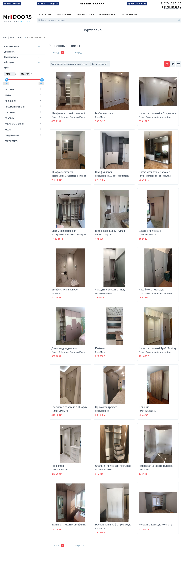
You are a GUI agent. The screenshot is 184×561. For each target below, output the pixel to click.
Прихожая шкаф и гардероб (156, 465)
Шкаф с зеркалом (62, 172)
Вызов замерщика (48, 4)
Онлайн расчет (12, 4)
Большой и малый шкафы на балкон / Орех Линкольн (68, 526)
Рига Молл (100, 117)
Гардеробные (12, 135)
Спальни (9, 118)
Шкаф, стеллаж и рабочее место (154, 174)
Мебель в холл (104, 113)
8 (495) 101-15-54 (171, 7)
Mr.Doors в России (24, 21)
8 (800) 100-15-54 (171, 2)
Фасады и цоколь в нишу (110, 289)
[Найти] (179, 20)
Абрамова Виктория (76, 176)
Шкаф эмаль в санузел (65, 289)
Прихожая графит (106, 407)
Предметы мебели (15, 107)
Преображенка (58, 176)
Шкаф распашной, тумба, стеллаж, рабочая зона (110, 232)
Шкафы (20, 37)
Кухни (8, 130)
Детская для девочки (64, 348)
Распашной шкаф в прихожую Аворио (113, 526)
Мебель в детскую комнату (155, 524)
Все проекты (11, 141)
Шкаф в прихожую (150, 230)
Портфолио (45, 14)
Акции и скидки (108, 14)
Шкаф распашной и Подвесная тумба (157, 115)
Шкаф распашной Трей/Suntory (157, 348)
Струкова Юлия (77, 117)
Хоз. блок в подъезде (151, 289)
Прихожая (57, 465)
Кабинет (100, 348)
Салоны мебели (85, 14)
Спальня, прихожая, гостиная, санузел (113, 467)
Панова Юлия (164, 176)
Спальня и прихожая (63, 230)
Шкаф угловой (104, 172)
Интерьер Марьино (148, 176)
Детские (9, 89)
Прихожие (10, 101)
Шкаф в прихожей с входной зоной (68, 115)
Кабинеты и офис (14, 124)
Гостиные (10, 112)
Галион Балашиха (147, 234)
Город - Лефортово (60, 117)
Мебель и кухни (92, 3)
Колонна (144, 407)
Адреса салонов (137, 4)
